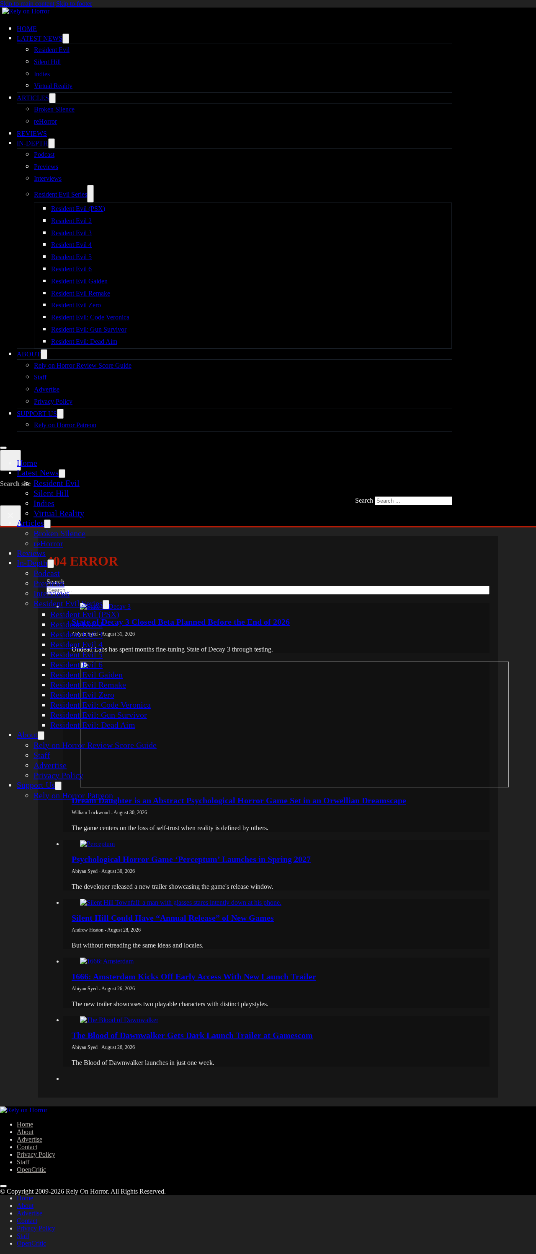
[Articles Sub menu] (52, 98)
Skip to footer (74, 3)
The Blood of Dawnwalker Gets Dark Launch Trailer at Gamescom (192, 1035)
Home (27, 28)
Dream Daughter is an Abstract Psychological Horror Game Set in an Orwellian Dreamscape (239, 800)
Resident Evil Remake (80, 293)
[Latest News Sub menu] (65, 39)
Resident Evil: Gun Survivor (88, 329)
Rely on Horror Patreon (65, 424)
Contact (27, 1146)
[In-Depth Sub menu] (51, 143)
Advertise (46, 389)
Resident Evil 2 (71, 220)
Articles (33, 97)
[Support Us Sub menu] (60, 414)
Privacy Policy (53, 401)
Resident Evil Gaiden (79, 281)
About (29, 354)
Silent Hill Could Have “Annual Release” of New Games (173, 917)
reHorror (45, 121)
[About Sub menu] (44, 354)
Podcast (44, 154)
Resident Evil (52, 49)
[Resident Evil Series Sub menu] (90, 194)
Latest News (39, 38)
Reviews (32, 133)
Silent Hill (47, 61)
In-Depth (32, 143)
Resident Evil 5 (71, 256)
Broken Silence (54, 109)
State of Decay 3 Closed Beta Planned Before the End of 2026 (181, 621)
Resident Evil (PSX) (78, 208)
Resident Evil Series (60, 194)
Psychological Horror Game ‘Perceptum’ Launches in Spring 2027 (191, 859)
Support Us (37, 413)
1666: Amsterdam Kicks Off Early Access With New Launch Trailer (194, 976)
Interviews (48, 178)
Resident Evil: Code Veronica (90, 317)
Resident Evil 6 (71, 269)
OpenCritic (31, 1169)
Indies (42, 74)
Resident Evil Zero (76, 305)
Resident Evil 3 (71, 232)
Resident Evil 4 (71, 244)
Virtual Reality (53, 85)
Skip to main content (27, 3)
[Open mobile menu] (3, 448)
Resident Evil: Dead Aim (84, 341)
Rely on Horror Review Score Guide (82, 365)
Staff (40, 377)
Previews (46, 166)
